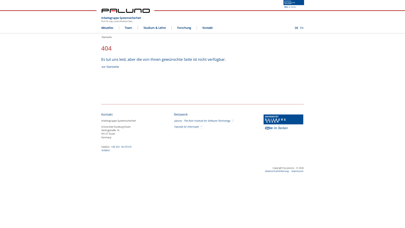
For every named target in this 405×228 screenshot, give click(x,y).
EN (301, 28)
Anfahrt (106, 150)
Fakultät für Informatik (186, 126)
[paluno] (125, 12)
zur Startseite (110, 67)
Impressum (297, 171)
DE (297, 28)
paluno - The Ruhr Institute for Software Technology (202, 120)
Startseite (107, 37)
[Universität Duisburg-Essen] (293, 7)
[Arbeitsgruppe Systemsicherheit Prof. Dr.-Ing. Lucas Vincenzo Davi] (142, 15)
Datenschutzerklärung (277, 171)
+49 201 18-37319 (121, 146)
